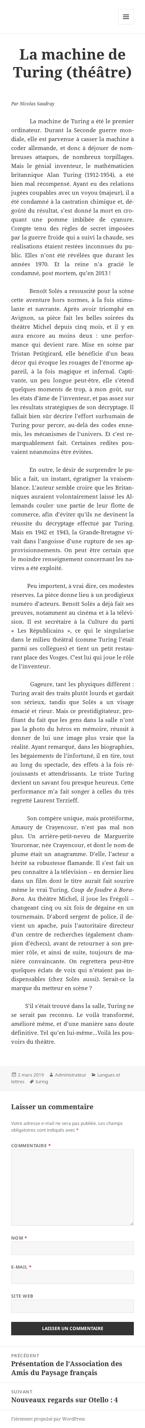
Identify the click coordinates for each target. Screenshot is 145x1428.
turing (42, 1081)
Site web (22, 1296)
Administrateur (70, 1075)
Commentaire (31, 1145)
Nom (19, 1238)
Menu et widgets (126, 24)
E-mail (21, 1267)
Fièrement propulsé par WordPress (48, 1419)
